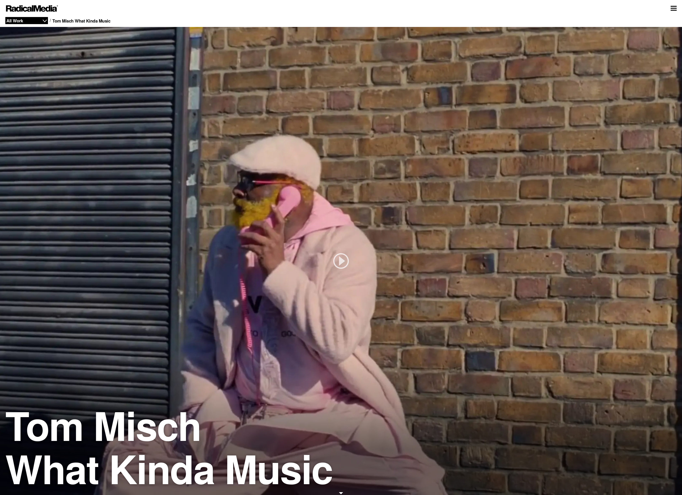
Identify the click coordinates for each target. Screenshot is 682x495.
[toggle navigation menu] (673, 8)
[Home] (32, 8)
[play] (341, 261)
